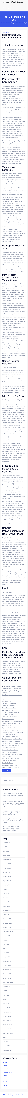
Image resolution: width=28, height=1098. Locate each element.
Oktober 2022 (7, 1029)
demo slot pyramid (7, 714)
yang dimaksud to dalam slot (11, 767)
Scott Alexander (11, 41)
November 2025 (7, 872)
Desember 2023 (7, 969)
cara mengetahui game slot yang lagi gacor (12, 696)
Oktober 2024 (7, 927)
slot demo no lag (17, 743)
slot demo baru (17, 739)
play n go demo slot (8, 732)
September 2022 (8, 1033)
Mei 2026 (5, 847)
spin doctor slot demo (9, 760)
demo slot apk (6, 701)
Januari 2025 (7, 914)
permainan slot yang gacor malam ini (13, 730)
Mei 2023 (5, 999)
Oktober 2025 (7, 876)
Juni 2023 (6, 995)
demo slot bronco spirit (9, 708)
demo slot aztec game (9, 703)
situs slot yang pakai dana (10, 736)
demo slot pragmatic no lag (10, 712)
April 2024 (6, 953)
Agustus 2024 (7, 936)
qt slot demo (19, 732)
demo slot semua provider (10, 716)
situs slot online (7, 1072)
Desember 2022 (7, 1020)
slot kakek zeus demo (9, 747)
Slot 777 (4, 41)
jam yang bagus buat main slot (11, 723)
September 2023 (8, 982)
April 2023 (6, 1003)
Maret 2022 (6, 1046)
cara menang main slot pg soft (11, 688)
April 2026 (6, 851)
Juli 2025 (5, 889)
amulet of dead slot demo (14, 686)
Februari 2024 (7, 961)
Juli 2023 (5, 991)
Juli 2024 (5, 940)
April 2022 (6, 1041)
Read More (6, 770)
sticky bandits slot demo (9, 765)
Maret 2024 (6, 957)
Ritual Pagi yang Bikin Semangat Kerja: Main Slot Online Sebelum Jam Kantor (13, 820)
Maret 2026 (6, 855)
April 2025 (6, 902)
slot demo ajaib (7, 739)
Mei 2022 (5, 1037)
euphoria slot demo (8, 719)
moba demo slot (7, 725)
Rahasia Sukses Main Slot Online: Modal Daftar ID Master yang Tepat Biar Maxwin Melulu (13, 795)
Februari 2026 (7, 859)
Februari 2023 (7, 1012)
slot (4, 1078)
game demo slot (7, 721)
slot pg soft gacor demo (9, 752)
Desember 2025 (7, 868)
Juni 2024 (6, 944)
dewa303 (5, 1082)
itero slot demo (17, 721)
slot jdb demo (16, 745)
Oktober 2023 (7, 978)
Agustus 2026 (7, 842)
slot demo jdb (6, 743)
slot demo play (6, 745)
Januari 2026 (7, 864)
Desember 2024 (7, 919)
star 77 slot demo (7, 763)
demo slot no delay (8, 710)
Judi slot (5, 1085)
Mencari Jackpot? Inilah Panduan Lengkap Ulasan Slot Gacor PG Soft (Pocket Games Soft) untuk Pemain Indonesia (13, 804)
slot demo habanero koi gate (11, 741)
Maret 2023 (6, 1008)
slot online (6, 1069)
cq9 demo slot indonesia (9, 699)
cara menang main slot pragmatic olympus (12, 691)
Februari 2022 (7, 1050)
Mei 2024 (5, 948)
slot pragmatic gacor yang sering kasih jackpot (12, 755)
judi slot (5, 1065)
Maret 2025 (6, 906)
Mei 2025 (5, 897)
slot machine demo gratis (10, 750)
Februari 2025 (7, 910)
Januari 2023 (7, 1016)
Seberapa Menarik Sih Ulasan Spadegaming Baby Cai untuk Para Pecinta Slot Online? (13, 812)
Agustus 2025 (7, 885)
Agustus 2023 (7, 986)
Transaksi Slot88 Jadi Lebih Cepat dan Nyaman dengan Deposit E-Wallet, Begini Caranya (13, 828)
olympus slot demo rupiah (10, 728)
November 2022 (7, 1024)
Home (3, 23)
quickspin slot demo (8, 734)
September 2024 (8, 931)
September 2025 (8, 881)
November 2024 (7, 923)
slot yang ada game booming (11, 758)
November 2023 (7, 974)
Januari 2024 (7, 965)
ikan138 (5, 1062)
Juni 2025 (6, 893)
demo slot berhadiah (8, 705)
